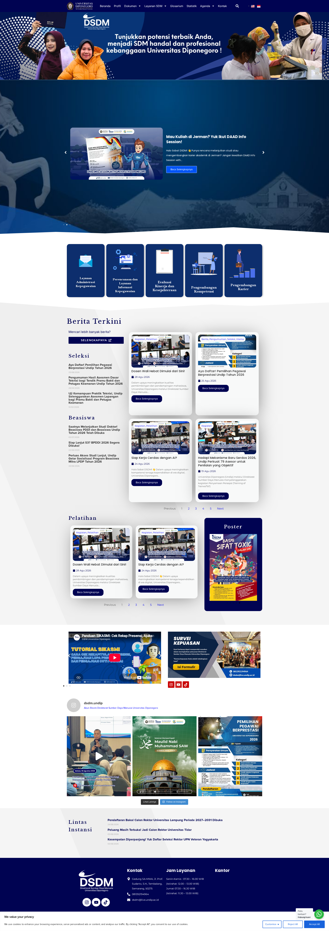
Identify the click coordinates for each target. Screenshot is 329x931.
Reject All (293, 924)
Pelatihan (151, 339)
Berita (205, 339)
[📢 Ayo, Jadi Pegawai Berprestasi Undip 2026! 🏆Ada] (230, 756)
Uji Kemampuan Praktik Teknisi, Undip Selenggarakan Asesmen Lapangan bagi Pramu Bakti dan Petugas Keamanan (96, 398)
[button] (65, 152)
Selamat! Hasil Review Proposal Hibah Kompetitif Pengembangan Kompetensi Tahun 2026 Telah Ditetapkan (210, 139)
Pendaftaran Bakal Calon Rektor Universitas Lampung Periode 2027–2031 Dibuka (165, 820)
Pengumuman (217, 339)
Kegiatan (140, 339)
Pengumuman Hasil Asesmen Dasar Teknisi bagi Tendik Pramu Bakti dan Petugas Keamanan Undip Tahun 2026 (96, 381)
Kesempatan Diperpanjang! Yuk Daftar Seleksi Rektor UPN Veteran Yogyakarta (163, 839)
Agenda (205, 6)
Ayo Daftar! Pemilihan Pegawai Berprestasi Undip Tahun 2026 (90, 366)
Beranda (105, 6)
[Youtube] (178, 684)
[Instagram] (171, 684)
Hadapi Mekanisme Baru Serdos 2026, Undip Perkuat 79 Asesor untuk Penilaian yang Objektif (227, 461)
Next (220, 508)
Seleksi (231, 339)
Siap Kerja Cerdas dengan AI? (154, 458)
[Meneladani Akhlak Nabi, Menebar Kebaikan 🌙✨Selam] (164, 756)
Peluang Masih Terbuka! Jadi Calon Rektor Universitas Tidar (150, 830)
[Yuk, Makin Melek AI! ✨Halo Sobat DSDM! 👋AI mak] (99, 756)
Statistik (192, 6)
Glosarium (176, 6)
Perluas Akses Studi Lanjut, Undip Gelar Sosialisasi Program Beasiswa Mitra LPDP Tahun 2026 (94, 458)
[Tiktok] (186, 684)
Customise (270, 924)
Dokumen (130, 6)
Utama (240, 339)
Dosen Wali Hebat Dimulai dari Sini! (158, 371)
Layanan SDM (153, 6)
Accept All (314, 924)
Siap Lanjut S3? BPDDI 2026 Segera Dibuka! (94, 444)
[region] (164, 921)
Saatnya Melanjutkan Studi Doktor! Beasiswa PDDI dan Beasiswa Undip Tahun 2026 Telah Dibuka (94, 430)
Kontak (222, 6)
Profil (117, 6)
